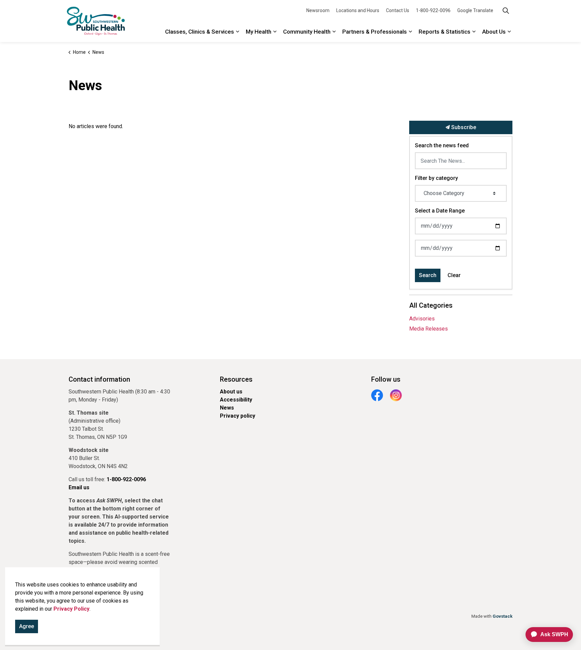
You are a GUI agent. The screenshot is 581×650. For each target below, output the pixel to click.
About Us (494, 31)
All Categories (431, 305)
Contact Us (397, 10)
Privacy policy (237, 416)
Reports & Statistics (444, 31)
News (227, 408)
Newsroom (318, 10)
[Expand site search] (505, 10)
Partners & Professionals (374, 31)
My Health (258, 31)
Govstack (502, 616)
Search (427, 275)
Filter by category (436, 178)
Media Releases (428, 329)
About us (231, 391)
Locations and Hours (357, 10)
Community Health (307, 31)
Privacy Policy (71, 609)
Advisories (422, 318)
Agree (26, 626)
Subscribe (463, 127)
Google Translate (475, 10)
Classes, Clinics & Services (199, 31)
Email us (79, 487)
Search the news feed (442, 145)
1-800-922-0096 (433, 10)
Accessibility (236, 399)
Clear (454, 275)
